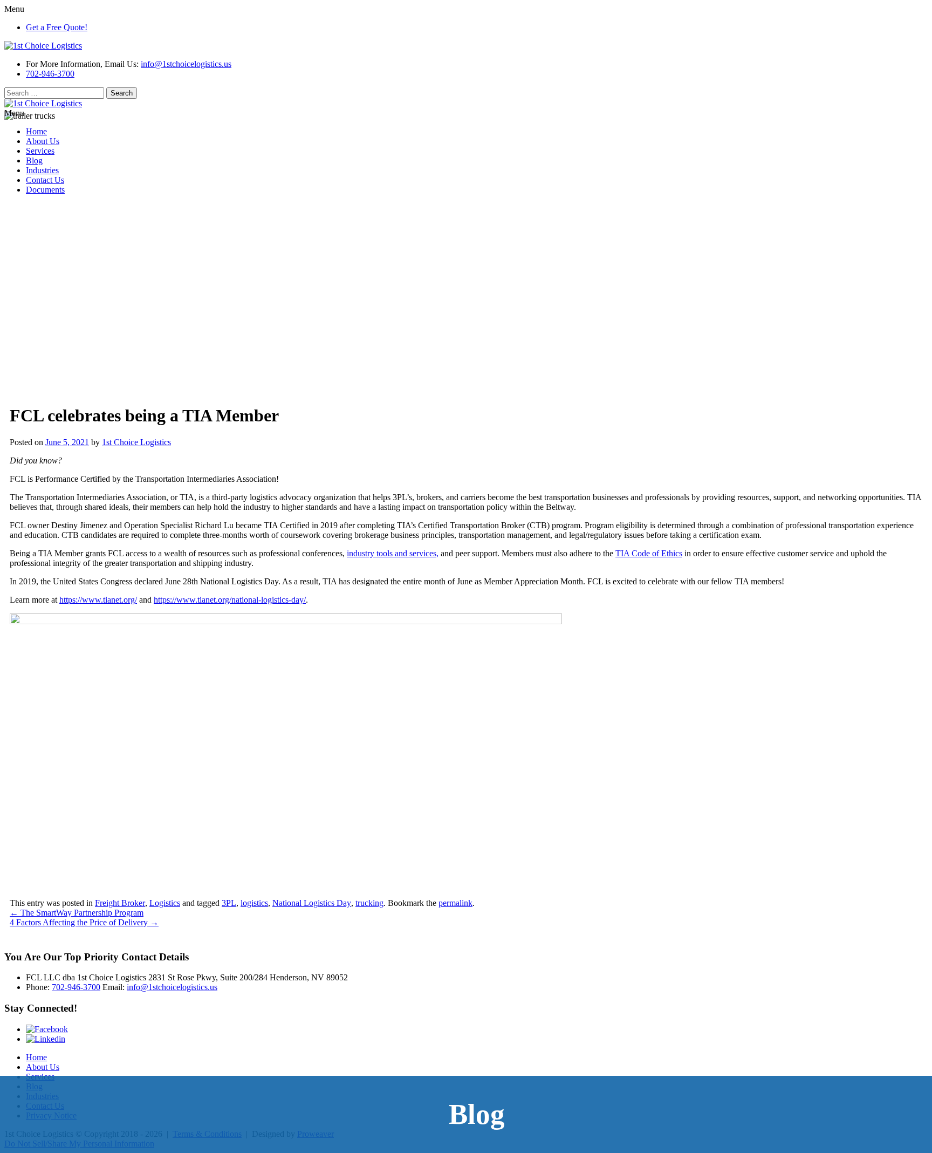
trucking (369, 903)
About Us (42, 141)
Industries (42, 170)
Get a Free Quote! (56, 27)
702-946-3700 (50, 73)
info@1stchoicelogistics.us (186, 64)
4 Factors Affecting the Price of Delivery (84, 922)
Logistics (164, 903)
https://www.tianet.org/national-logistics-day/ (230, 599)
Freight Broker (120, 903)
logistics (254, 903)
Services (40, 150)
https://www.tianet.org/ (98, 599)
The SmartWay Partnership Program (76, 912)
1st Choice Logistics (136, 442)
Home (36, 131)
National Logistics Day (311, 903)
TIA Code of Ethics (648, 553)
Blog (34, 160)
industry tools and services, (392, 553)
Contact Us (45, 180)
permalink (455, 903)
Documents (45, 189)
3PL (229, 903)
